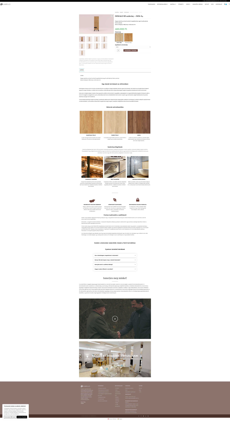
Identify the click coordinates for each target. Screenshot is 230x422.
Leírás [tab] (82, 70)
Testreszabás (7, 417)
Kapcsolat (128, 394)
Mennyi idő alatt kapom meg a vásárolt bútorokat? (107, 260)
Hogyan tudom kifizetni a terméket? (104, 269)
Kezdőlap (117, 12)
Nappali (121, 12)
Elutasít (13, 417)
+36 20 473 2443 (223, 0)
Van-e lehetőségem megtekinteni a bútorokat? (106, 255)
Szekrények (126, 12)
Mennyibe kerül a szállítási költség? (104, 264)
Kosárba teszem (131, 50)
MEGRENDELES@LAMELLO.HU (211, 0)
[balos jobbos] (133, 47)
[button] (112, 16)
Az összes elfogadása (21, 417)
